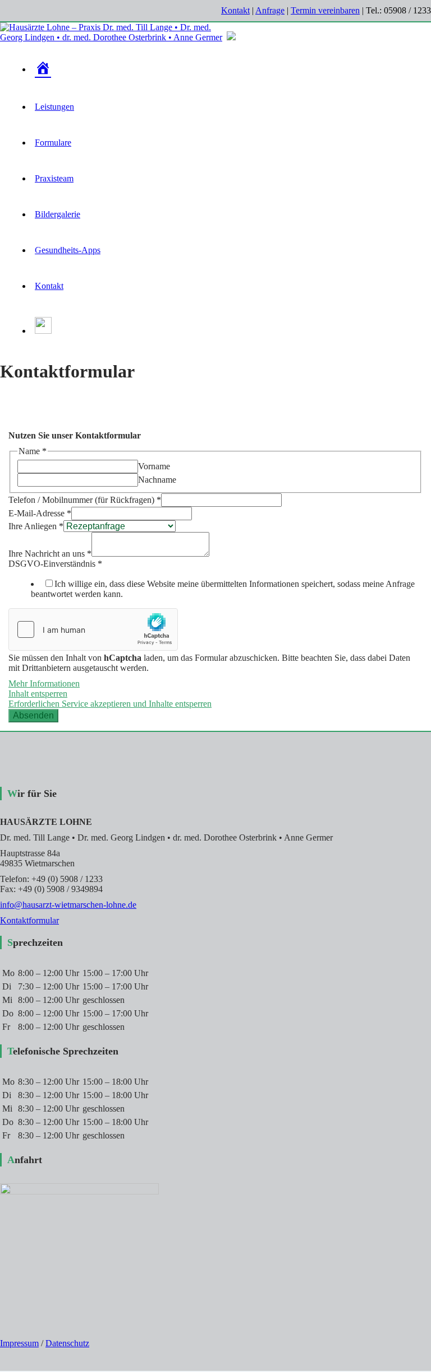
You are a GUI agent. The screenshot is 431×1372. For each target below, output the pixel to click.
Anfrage (270, 10)
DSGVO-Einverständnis (55, 563)
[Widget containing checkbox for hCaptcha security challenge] (93, 629)
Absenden (33, 715)
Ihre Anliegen (35, 526)
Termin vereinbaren (325, 10)
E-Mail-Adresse (39, 513)
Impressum (19, 1343)
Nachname (157, 479)
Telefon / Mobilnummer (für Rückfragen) (84, 500)
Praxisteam (54, 178)
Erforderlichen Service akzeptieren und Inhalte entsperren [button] (110, 703)
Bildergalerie (57, 214)
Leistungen (54, 106)
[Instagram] (43, 330)
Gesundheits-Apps (67, 250)
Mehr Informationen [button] (44, 683)
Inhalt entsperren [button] (37, 693)
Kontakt (235, 10)
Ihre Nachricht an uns (49, 553)
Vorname (154, 466)
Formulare (53, 142)
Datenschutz (67, 1343)
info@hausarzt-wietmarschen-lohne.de (68, 904)
